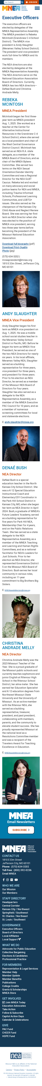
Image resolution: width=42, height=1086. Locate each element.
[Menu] (37, 8)
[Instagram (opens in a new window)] (7, 880)
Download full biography (15, 243)
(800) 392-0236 (22, 870)
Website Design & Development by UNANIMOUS (22, 1077)
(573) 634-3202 (20, 866)
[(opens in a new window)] (3, 880)
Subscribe (19, 830)
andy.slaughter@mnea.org (19, 422)
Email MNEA (9, 873)
